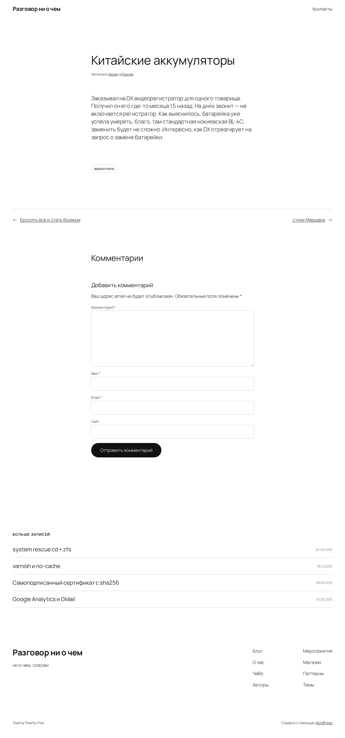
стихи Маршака (308, 220)
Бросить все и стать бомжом (50, 220)
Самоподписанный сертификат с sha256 (66, 583)
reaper (113, 74)
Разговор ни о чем (37, 9)
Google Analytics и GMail (44, 599)
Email (96, 397)
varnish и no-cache (36, 566)
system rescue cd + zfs (42, 549)
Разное (127, 74)
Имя (95, 373)
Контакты (322, 9)
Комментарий (103, 307)
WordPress (323, 722)
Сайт (95, 421)
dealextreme (104, 168)
